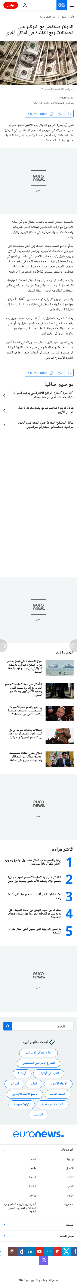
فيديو (70, 1195)
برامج (33, 1195)
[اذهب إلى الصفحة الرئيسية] (61, 5)
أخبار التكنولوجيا (48, 17)
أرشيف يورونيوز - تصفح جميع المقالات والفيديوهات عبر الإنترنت (20, 1208)
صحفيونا (69, 1204)
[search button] (7, 1026)
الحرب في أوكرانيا (48, 1073)
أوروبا (70, 1159)
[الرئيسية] (72, 17)
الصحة (32, 1177)
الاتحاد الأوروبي (58, 1084)
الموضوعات (67, 1149)
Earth (32, 1168)
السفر (71, 1186)
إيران (34, 1084)
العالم (33, 1159)
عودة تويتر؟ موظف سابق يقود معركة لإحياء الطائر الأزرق (45, 410)
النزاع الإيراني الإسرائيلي (38, 1053)
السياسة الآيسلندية (52, 1104)
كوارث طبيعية (22, 1104)
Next (63, 17)
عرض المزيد (67, 1236)
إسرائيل (14, 1084)
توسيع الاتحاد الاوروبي (25, 1094)
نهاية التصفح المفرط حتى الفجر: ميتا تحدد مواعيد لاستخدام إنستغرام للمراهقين (46, 425)
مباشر (11, 5)
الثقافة (32, 1186)
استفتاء (38, 1115)
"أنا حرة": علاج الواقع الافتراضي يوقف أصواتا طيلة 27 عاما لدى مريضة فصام (43, 395)
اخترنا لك (65, 653)
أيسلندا (22, 1073)
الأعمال (70, 1168)
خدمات (69, 1225)
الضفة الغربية (57, 1094)
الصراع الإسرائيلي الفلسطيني (38, 1063)
